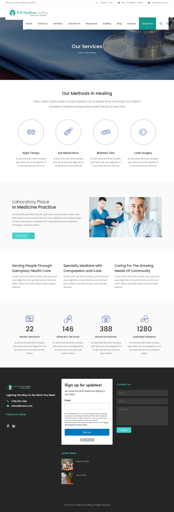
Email (67, 400)
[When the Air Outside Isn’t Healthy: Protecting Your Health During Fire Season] (67, 478)
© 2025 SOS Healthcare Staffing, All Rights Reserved (87, 505)
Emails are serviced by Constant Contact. (86, 423)
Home (80, 53)
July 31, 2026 (81, 475)
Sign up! (87, 432)
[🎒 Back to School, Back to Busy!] (67, 464)
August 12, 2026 (82, 461)
